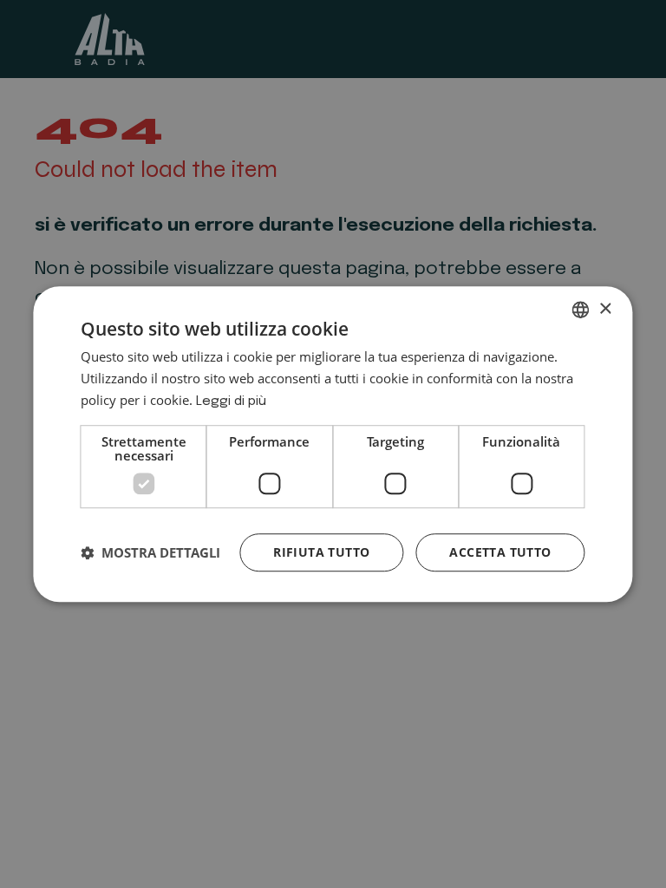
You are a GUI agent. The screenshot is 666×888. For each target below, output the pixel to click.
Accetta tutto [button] (500, 552)
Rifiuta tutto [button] (321, 552)
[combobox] (581, 309)
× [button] (604, 309)
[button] (150, 552)
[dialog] (332, 444)
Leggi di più (231, 401)
